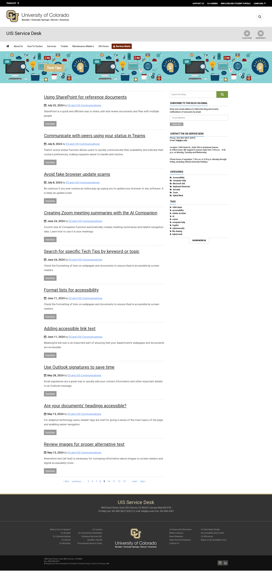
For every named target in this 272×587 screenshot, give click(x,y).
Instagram (220, 562)
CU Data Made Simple (210, 529)
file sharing (177, 231)
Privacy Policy (84, 564)
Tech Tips (54, 68)
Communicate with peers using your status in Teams (94, 135)
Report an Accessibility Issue (213, 540)
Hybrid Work (178, 195)
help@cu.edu (181, 140)
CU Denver (66, 540)
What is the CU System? (60, 529)
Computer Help (179, 181)
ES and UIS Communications (84, 105)
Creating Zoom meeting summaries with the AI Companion (100, 212)
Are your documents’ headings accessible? (85, 405)
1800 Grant (177, 207)
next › (135, 481)
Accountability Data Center (212, 533)
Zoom (175, 192)
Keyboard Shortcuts (181, 186)
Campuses (258, 3)
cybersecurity (178, 228)
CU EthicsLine (207, 536)
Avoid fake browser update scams (77, 174)
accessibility (178, 210)
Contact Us (174, 543)
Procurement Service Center (90, 543)
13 (124, 481)
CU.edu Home (247, 38)
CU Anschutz (65, 543)
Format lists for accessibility (71, 290)
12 (119, 481)
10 (109, 481)
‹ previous (76, 481)
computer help (178, 222)
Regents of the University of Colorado (61, 564)
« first (66, 481)
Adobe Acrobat (179, 213)
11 (114, 481)
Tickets (64, 46)
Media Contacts (176, 533)
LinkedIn (225, 562)
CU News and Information (180, 529)
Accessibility (178, 178)
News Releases (176, 536)
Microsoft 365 (179, 183)
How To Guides (35, 46)
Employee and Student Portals (236, 3)
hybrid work (177, 234)
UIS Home (103, 46)
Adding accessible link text (70, 328)
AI (173, 216)
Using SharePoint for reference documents (85, 97)
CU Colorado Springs (62, 536)
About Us (18, 46)
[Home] (37, 21)
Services (51, 46)
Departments (261, 38)
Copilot (175, 225)
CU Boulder (66, 533)
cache (175, 219)
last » (143, 481)
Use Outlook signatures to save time (79, 367)
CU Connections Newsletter (90, 533)
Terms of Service (98, 564)
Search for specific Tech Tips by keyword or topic (91, 251)
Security (176, 189)
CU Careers (212, 3)
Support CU (198, 3)
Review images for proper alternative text (84, 444)
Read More (50, 124)
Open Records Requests (180, 540)
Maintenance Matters (83, 46)
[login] (108, 564)
